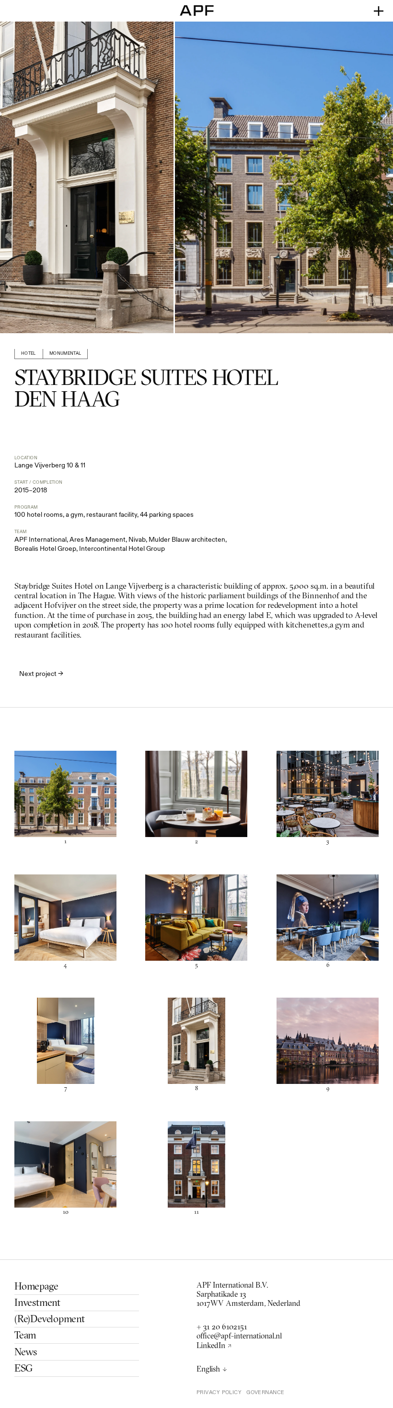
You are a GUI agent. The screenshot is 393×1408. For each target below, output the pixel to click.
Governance (265, 1392)
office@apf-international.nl (239, 1337)
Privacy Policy (219, 1392)
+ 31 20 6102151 (221, 1327)
